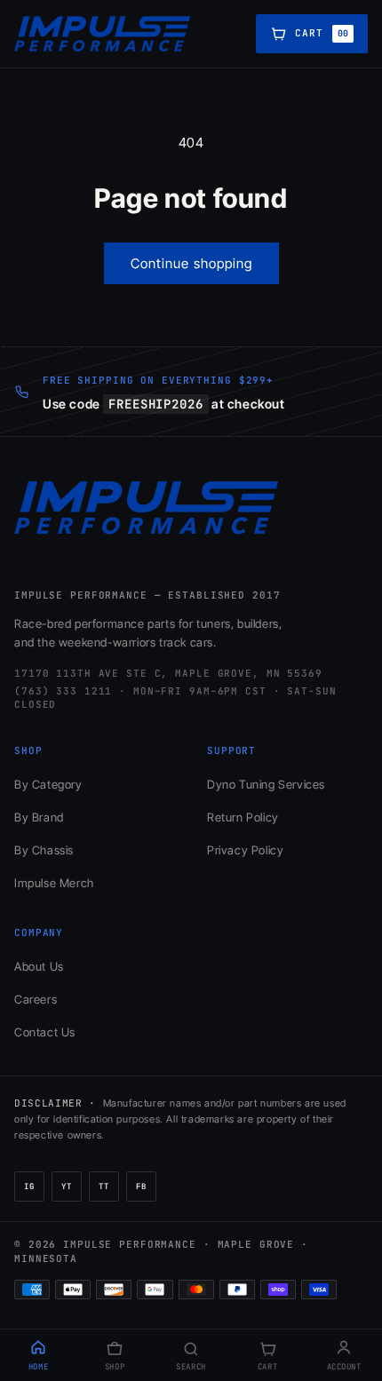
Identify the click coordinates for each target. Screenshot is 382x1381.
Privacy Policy (245, 850)
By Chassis (44, 850)
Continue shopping (191, 263)
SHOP (114, 1366)
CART (267, 1366)
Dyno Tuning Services (266, 784)
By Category (48, 784)
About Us (39, 966)
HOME (38, 1366)
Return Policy (243, 817)
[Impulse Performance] (103, 33)
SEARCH (190, 1366)
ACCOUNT (344, 1366)
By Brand (39, 817)
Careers (35, 999)
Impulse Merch (54, 883)
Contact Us (45, 1032)
